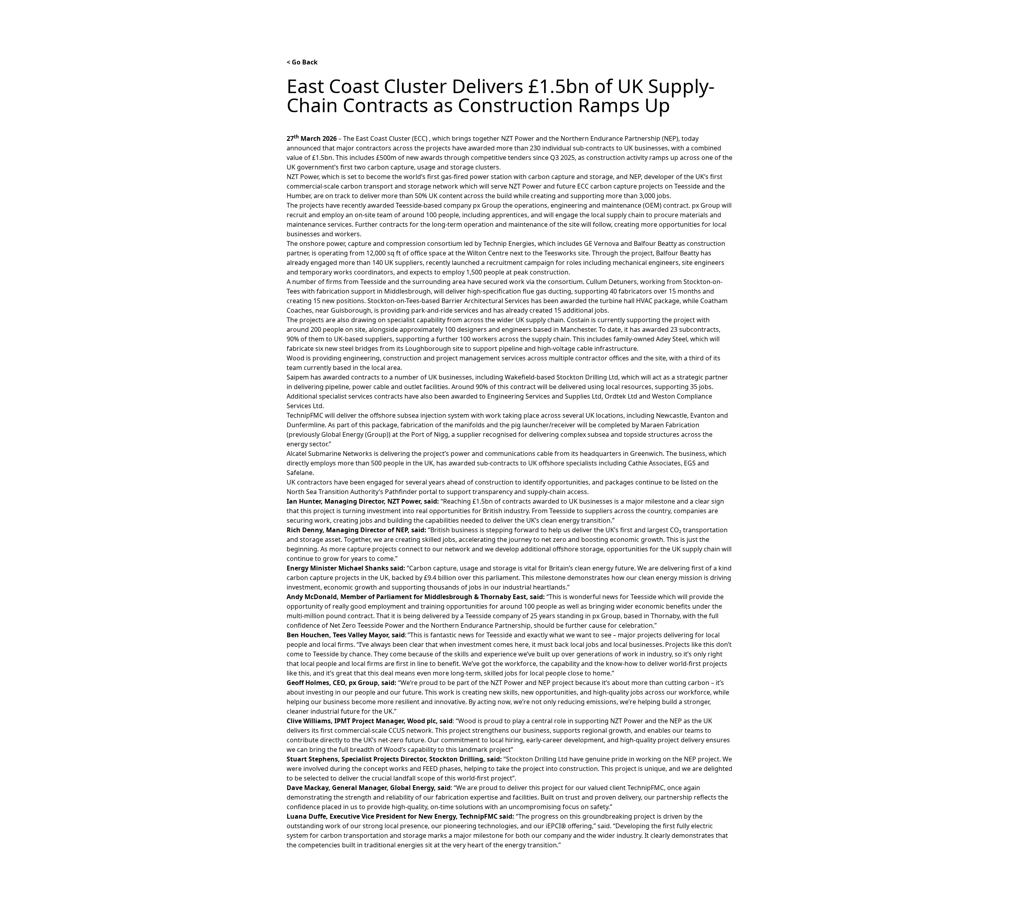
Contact (720, 15)
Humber (542, 15)
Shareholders (672, 15)
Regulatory (619, 15)
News (464, 15)
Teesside (501, 15)
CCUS (579, 15)
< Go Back (302, 62)
